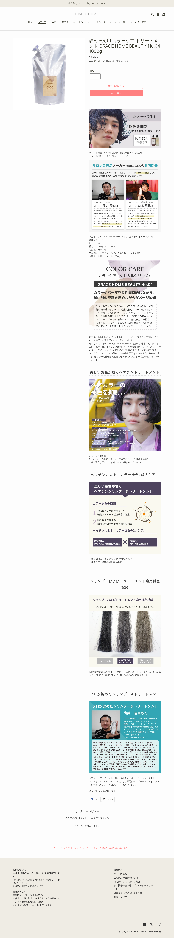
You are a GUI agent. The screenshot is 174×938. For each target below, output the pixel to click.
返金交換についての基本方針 (128, 892)
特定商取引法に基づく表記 (127, 881)
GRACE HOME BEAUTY (136, 932)
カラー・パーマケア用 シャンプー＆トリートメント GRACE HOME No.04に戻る (89, 848)
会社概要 (118, 869)
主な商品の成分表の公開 (126, 877)
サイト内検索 (120, 873)
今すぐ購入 (116, 93)
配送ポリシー (120, 896)
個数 (92, 71)
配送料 (97, 61)
